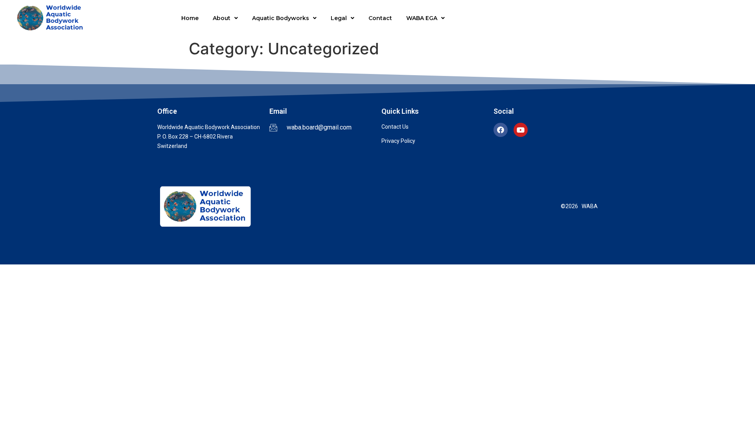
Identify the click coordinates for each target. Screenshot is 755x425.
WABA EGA (421, 18)
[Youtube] (521, 130)
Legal (339, 18)
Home (190, 18)
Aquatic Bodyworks (280, 18)
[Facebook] (501, 130)
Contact (380, 18)
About (221, 18)
